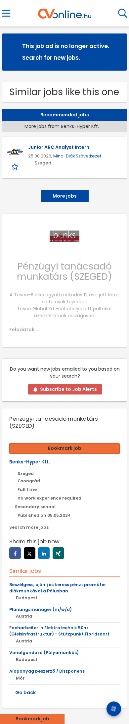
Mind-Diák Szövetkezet (77, 156)
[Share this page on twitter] (29, 553)
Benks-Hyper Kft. (29, 461)
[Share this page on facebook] (15, 553)
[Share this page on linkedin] (44, 553)
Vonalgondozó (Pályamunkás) (44, 652)
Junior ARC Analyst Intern (58, 147)
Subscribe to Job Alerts (68, 389)
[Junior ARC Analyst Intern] (15, 152)
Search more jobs (29, 527)
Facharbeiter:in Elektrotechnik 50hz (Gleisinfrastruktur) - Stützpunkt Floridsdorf (59, 631)
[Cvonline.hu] (64, 11)
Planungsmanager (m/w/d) (40, 609)
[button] (116, 51)
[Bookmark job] (15, 166)
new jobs (66, 58)
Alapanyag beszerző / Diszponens (47, 671)
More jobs (65, 196)
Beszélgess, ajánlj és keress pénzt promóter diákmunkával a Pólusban (57, 588)
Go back (25, 692)
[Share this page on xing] (58, 553)
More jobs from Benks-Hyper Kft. (61, 126)
